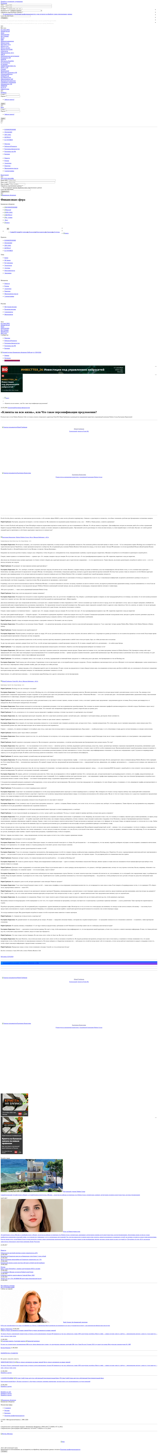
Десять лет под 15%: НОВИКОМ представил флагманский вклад (21, 1278)
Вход (2, 107)
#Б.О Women (5, 36)
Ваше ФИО (5, 180)
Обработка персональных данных (12, 12)
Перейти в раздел (6, 1372)
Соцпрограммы (9, 171)
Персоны (7, 144)
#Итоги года (5, 46)
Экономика (50, 232)
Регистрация (5, 175)
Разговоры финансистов (12, 149)
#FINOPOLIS (5, 76)
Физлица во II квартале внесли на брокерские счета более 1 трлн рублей (23, 1256)
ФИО (3, 5)
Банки (12, 232)
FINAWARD (8, 132)
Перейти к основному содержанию (12, 1)
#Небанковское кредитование (10, 56)
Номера (6, 355)
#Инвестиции (5, 43)
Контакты (7, 1413)
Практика (7, 166)
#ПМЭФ (3, 59)
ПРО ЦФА (7, 134)
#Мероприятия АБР (7, 79)
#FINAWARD (5, 34)
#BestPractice (5, 331)
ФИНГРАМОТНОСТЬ (8, 1362)
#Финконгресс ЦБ (6, 84)
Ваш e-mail (5, 182)
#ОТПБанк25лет (6, 77)
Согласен (4, 1451)
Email (3, 7)
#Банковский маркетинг (8, 81)
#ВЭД (2, 38)
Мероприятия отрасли (11, 168)
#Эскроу (3, 69)
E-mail (3, 94)
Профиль (3, 92)
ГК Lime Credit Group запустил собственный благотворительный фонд (82, 1378)
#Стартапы (4, 64)
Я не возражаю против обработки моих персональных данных (22, 188)
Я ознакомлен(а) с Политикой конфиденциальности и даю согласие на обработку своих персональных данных (37, 14)
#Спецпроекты (5, 62)
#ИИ (2, 39)
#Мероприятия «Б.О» (7, 53)
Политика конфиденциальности (14, 1415)
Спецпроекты (8, 312)
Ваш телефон (5, 184)
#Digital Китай (5, 31)
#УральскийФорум (6, 74)
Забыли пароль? (9, 99)
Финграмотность (41, 232)
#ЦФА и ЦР (4, 67)
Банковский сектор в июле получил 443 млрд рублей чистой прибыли (23, 1263)
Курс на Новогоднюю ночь (71, 1231)
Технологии (32, 232)
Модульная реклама (10, 307)
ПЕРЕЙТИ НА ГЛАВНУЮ (9, 1353)
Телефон (4, 9)
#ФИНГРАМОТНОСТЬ (8, 66)
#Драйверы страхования (8, 82)
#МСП (3, 54)
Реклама (7, 1410)
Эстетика (57, 232)
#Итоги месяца (5, 48)
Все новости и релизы (8, 1285)
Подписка (4, 3)
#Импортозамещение (7, 41)
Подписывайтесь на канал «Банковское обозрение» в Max (21, 963)
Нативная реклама (10, 309)
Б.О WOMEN (8, 140)
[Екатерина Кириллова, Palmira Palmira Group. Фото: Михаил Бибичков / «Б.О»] (25, 537)
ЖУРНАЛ (7, 137)
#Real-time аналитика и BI (9, 72)
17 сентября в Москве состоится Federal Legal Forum (17, 1272)
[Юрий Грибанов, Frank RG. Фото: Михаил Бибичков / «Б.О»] (19, 681)
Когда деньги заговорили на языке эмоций (42, 1330)
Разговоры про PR (10, 151)
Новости (7, 158)
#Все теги (4, 333)
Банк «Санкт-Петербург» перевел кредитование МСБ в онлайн (20, 1268)
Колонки (7, 154)
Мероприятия (8, 314)
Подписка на (5, 10)
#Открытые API (6, 57)
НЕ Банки (17, 232)
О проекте (7, 1408)
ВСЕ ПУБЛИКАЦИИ (7, 1287)
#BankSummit (5, 71)
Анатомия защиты (20, 1341)
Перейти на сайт (6, 1392)
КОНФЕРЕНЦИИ (10, 129)
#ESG (2, 33)
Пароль (3, 96)
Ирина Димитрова (6, 1329)
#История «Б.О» (6, 44)
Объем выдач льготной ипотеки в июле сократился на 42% (19, 1253)
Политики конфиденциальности (70, 1449)
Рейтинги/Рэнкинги (10, 146)
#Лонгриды (4, 51)
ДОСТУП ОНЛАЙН (7, 178)
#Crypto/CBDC (5, 29)
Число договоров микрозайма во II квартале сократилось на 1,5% (21, 1259)
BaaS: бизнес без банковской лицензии (75, 1322)
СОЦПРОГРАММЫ (7, 1378)
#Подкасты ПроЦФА (7, 61)
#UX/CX (3, 87)
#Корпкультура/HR (7, 49)
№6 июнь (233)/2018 (7, 956)
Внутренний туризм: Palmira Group (74, 1191)
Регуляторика (24, 232)
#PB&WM (4, 85)
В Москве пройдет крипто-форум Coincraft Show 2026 (17, 1275)
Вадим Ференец (6, 1347)
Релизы (6, 160)
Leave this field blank (7, 16)
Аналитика (7, 163)
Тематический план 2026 (12, 360)
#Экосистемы (5, 89)
